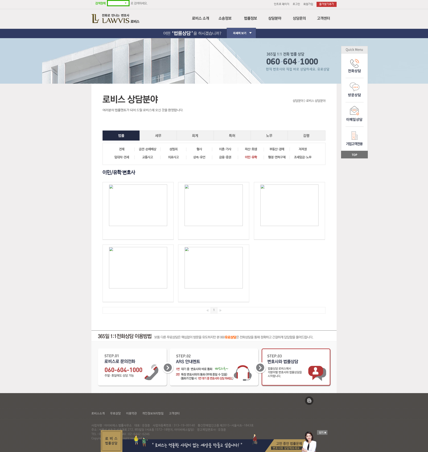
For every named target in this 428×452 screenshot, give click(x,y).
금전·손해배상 (147, 149)
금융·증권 (225, 157)
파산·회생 (251, 149)
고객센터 (174, 413)
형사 (199, 149)
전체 (121, 149)
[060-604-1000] (138, 211)
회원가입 (308, 4)
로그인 (296, 4)
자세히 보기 (214, 29)
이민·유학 (251, 157)
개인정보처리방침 (153, 413)
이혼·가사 (225, 149)
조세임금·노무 (302, 157)
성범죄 (173, 149)
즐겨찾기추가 (326, 4)
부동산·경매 (277, 149)
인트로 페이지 (281, 4)
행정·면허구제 (277, 157)
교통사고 (147, 157)
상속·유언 (199, 157)
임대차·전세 (121, 157)
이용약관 (131, 413)
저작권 (303, 149)
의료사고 (173, 157)
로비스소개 (98, 413)
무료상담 (115, 413)
